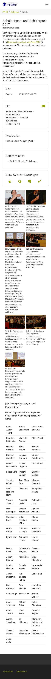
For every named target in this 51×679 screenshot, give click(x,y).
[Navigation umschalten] (47, 4)
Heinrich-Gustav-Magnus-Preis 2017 (23, 42)
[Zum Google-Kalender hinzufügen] (19, 181)
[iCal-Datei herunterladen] (9, 181)
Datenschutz (21, 671)
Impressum (8, 671)
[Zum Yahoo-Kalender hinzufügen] (39, 181)
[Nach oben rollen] (45, 673)
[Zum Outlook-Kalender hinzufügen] (29, 181)
